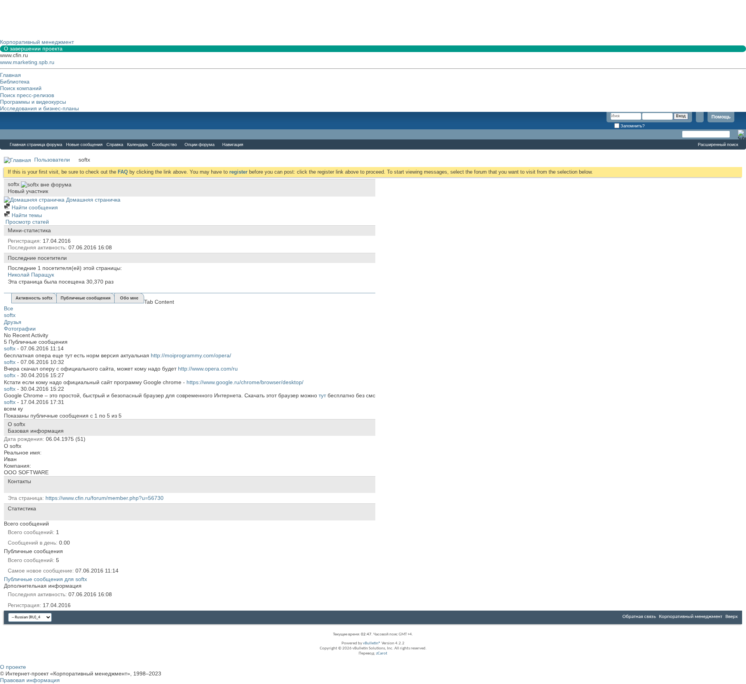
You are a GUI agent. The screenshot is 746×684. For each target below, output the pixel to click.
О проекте (13, 667)
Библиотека (15, 81)
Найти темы (26, 215)
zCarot (381, 653)
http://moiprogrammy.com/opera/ (191, 355)
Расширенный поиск (718, 144)
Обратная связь (639, 616)
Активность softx (34, 298)
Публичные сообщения (85, 298)
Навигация (232, 144)
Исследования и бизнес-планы (39, 108)
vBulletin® (372, 643)
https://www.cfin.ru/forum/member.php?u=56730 (104, 498)
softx (10, 315)
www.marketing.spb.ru (27, 62)
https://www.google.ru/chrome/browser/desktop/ (244, 382)
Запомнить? (632, 126)
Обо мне (129, 298)
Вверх (731, 616)
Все (8, 308)
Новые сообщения (84, 144)
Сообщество (164, 144)
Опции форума (199, 144)
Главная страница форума (36, 144)
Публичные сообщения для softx (45, 579)
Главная (10, 75)
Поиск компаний (21, 88)
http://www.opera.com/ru (208, 368)
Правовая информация (30, 680)
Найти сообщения (34, 207)
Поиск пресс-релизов (27, 95)
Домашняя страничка (92, 200)
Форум (15, 134)
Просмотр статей (26, 222)
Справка (114, 144)
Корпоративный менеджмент (690, 616)
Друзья (12, 322)
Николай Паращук (31, 275)
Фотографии (20, 328)
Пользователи (52, 160)
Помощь (720, 117)
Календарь (137, 144)
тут (322, 395)
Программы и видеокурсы (33, 102)
